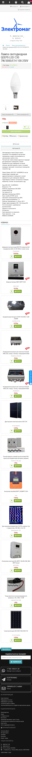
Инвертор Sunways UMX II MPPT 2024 (16, 282)
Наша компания (5, 698)
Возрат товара (4, 738)
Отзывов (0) (17, 148)
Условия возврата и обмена (8, 703)
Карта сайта (4, 723)
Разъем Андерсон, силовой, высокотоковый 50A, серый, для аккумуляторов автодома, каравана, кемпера (16, 458)
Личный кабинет (5, 731)
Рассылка (3, 736)
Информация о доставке (7, 701)
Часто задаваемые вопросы (8, 725)
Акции (2, 714)
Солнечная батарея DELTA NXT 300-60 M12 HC (16, 631)
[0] (28, 2)
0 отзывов (11, 67)
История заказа (4, 732)
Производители (5, 712)
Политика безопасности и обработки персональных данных (15, 705)
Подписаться (17, 662)
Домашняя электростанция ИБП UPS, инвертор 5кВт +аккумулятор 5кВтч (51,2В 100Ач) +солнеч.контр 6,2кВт (16, 248)
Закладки (3, 734)
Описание (16, 144)
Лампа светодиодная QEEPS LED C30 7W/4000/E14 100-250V (24, 114)
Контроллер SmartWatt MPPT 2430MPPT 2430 (16, 491)
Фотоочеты (3, 717)
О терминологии (5, 716)
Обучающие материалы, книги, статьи (10, 719)
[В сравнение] (28, 127)
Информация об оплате (6, 700)
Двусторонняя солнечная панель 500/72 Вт (16, 421)
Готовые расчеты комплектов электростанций (12, 721)
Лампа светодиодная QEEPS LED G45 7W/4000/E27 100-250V (9, 114)
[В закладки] (25, 127)
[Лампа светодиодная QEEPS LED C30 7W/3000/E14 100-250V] (16, 86)
